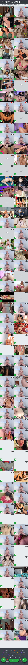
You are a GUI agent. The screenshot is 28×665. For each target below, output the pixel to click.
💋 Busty (24, 654)
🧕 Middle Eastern (6, 652)
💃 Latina (15, 650)
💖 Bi (10, 655)
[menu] (3, 660)
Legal (24, 663)
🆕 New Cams (15, 655)
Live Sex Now (14, 660)
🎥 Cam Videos (7, 661)
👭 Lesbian (6, 655)
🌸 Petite (20, 654)
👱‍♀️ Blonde (23, 652)
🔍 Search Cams (20, 661)
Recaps (16, 663)
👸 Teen (18, 652)
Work (13, 663)
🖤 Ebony (11, 650)
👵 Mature (13, 652)
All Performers (20, 663)
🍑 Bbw (15, 654)
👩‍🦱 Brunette (4, 654)
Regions (10, 663)
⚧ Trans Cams (6, 657)
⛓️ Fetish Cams (22, 657)
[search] (24, 660)
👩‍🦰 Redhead (10, 654)
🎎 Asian (6, 650)
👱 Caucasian (21, 650)
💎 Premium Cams (14, 657)
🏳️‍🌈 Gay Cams (21, 655)
